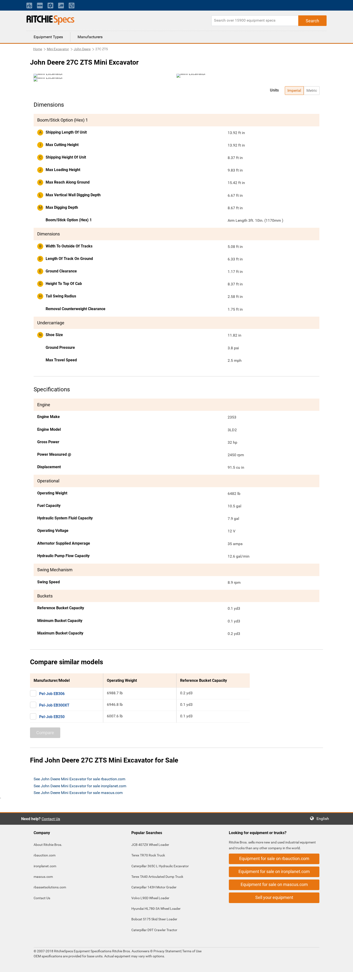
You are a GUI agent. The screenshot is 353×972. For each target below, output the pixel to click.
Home (37, 49)
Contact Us (51, 819)
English (324, 818)
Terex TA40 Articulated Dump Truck (157, 877)
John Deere (82, 49)
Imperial (294, 90)
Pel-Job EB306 (52, 693)
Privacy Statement (167, 951)
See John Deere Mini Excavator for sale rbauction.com (79, 779)
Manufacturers (90, 37)
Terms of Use (191, 951)
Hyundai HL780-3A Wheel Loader (156, 908)
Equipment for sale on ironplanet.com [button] (274, 871)
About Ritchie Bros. (48, 845)
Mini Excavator (58, 49)
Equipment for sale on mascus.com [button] (274, 884)
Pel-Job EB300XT (54, 705)
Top (344, 965)
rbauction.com (44, 855)
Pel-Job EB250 (52, 716)
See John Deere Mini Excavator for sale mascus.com (78, 792)
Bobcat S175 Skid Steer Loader (154, 919)
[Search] (312, 20)
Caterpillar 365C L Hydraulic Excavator (160, 866)
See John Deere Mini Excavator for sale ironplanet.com (80, 786)
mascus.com (43, 877)
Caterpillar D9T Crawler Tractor (154, 930)
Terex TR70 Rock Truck (148, 855)
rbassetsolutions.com (50, 887)
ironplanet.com (45, 866)
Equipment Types (48, 37)
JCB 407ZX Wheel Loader (150, 845)
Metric (311, 90)
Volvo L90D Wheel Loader (150, 898)
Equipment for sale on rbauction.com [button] (274, 858)
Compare (45, 732)
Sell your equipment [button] (274, 897)
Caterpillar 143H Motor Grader (153, 887)
